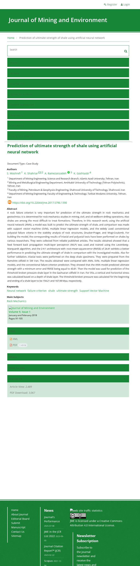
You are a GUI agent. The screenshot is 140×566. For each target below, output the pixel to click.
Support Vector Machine (94, 290)
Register (111, 4)
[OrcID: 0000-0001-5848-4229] (68, 172)
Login (126, 4)
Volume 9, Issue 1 (19, 312)
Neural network (16, 290)
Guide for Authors (21, 94)
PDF (19, 345)
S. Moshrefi (14, 173)
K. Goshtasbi (81, 173)
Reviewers (17, 115)
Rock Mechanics (16, 301)
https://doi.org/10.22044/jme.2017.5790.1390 (39, 202)
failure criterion (37, 290)
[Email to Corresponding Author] (39, 172)
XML (15, 339)
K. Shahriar (31, 173)
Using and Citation (22, 136)
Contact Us (17, 125)
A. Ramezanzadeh (56, 173)
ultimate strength (67, 290)
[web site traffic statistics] (86, 510)
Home (10, 38)
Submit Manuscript (22, 104)
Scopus (48, 561)
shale (51, 290)
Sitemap (16, 536)
